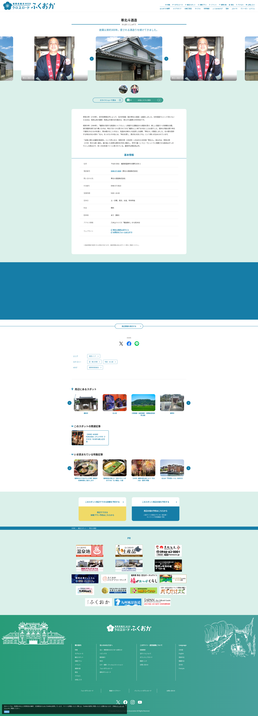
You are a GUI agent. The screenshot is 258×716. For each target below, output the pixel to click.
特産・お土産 (109, 362)
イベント (78, 665)
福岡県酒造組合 (94, 367)
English (181, 653)
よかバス (234, 8)
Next (166, 59)
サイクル (198, 8)
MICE (101, 661)
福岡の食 (78, 668)
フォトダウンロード (106, 668)
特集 (76, 650)
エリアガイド (177, 8)
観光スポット (82, 528)
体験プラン (78, 661)
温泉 (227, 8)
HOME (73, 528)
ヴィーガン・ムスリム (248, 8)
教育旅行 (102, 657)
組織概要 (143, 650)
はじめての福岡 (165, 8)
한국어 (181, 665)
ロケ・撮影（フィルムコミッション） (112, 665)
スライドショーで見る (108, 100)
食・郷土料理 (93, 362)
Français (181, 668)
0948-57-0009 (116, 171)
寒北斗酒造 (92, 528)
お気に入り (78, 680)
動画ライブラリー (115, 691)
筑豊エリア (92, 356)
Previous (92, 59)
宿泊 (76, 672)
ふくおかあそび (218, 8)
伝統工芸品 (188, 8)
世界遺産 (206, 8)
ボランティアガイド (146, 657)
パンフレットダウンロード (142, 691)
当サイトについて (145, 653)
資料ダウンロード (105, 672)
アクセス (77, 676)
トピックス (103, 653)
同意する (7, 711)
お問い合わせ (144, 665)
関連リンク (143, 661)
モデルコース (79, 653)
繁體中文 (181, 661)
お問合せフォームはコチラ (122, 232)
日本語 (181, 650)
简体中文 (181, 657)
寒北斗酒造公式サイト (121, 230)
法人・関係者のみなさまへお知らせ (111, 650)
